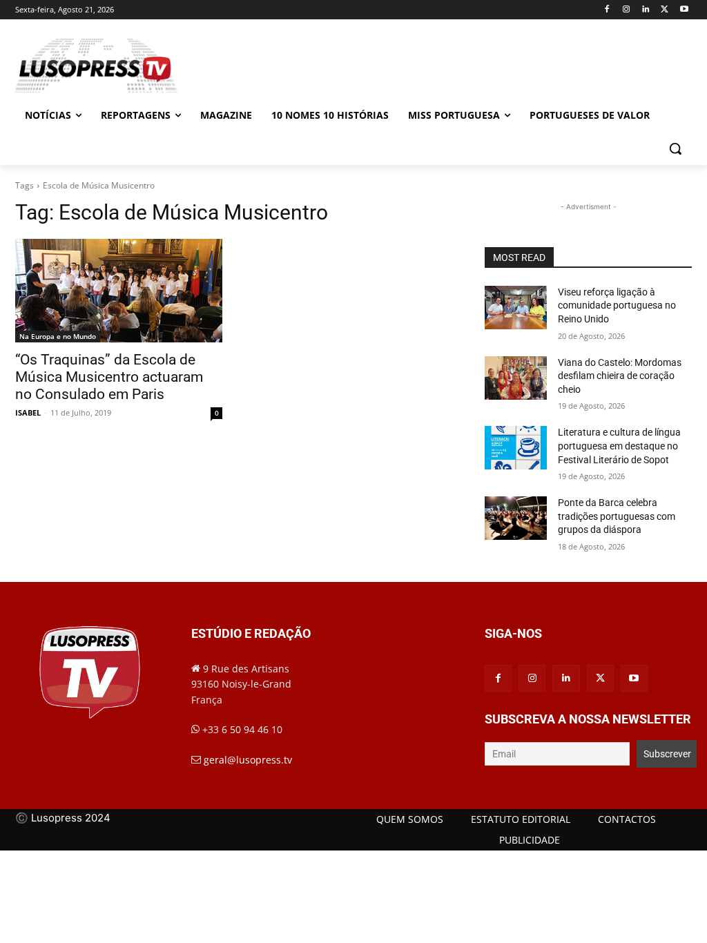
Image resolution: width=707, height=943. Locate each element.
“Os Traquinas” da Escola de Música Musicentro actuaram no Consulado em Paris (109, 376)
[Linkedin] (646, 10)
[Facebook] (607, 10)
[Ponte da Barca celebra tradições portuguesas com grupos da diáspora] (516, 518)
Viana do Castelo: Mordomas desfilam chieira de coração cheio (619, 376)
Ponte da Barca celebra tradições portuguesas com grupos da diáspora (616, 516)
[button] (675, 148)
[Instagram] (627, 10)
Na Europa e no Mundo (57, 336)
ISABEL (28, 412)
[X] (664, 10)
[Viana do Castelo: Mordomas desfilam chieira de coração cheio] (516, 378)
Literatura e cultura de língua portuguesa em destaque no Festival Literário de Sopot (619, 446)
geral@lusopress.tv (248, 759)
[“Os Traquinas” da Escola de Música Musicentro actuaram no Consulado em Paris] (118, 290)
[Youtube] (684, 10)
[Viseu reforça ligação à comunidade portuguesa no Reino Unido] (516, 307)
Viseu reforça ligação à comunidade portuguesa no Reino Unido (617, 305)
